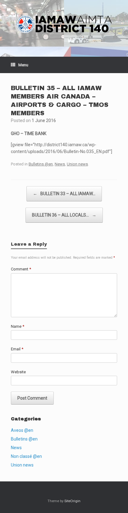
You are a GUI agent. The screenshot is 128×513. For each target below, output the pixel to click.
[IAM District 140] (64, 23)
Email (17, 349)
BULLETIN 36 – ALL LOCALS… (64, 215)
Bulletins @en (41, 164)
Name (17, 326)
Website (18, 372)
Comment (21, 269)
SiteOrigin (72, 501)
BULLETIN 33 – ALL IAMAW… (64, 193)
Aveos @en (22, 430)
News (60, 164)
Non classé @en (26, 456)
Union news (77, 164)
